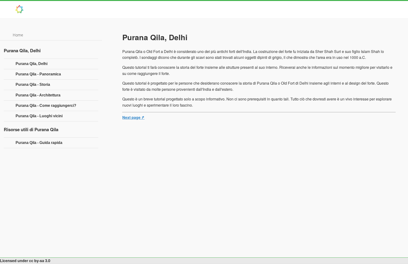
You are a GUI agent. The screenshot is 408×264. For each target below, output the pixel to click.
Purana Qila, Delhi (31, 64)
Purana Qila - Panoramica (38, 74)
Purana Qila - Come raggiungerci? (46, 106)
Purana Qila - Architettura (38, 95)
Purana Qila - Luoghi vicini (39, 116)
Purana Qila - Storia (33, 84)
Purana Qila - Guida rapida (39, 143)
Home (18, 35)
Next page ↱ (133, 117)
